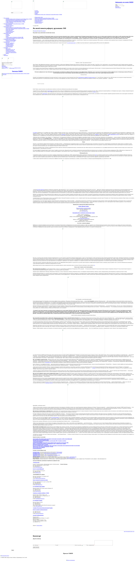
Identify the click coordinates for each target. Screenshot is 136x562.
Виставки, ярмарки (9, 43)
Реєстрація (117, 6)
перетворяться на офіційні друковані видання (86, 77)
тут (94, 265)
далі (133, 531)
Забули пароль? (118, 7)
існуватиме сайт (48, 362)
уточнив (93, 367)
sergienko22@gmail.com (40, 498)
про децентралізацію (55, 417)
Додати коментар (36, 547)
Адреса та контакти (9, 22)
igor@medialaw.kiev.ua (71, 457)
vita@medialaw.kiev (73, 456)
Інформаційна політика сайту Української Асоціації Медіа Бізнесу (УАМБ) (48, 14)
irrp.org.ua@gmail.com (39, 513)
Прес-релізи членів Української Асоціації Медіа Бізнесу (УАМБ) (17, 28)
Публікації (6, 47)
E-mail (57, 545)
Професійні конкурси (10, 44)
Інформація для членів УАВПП (124, 2)
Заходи (7, 36)
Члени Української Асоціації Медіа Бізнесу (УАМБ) (15, 20)
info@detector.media (38, 467)
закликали (63, 134)
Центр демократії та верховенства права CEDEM (53, 453)
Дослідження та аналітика (10, 51)
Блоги (5, 54)
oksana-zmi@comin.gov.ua (84, 218)
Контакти (36, 12)
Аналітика (8, 35)
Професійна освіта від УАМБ (9, 39)
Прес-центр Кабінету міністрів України (83, 208)
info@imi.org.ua (38, 472)
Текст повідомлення (90, 545)
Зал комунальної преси (71, 42)
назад (125, 531)
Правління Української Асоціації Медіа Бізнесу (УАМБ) (16, 19)
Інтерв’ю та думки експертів (11, 52)
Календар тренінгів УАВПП (11, 40)
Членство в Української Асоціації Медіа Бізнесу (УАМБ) (14, 23)
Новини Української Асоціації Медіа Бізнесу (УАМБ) (15, 27)
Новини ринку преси (8, 26)
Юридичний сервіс (7, 33)
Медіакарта (6, 55)
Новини (7, 34)
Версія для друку (18, 67)
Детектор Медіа (39, 525)
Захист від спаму (78, 545)
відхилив (94, 91)
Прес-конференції (9, 46)
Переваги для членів (9, 25)
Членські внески (9, 24)
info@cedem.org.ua (39, 484)
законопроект (50, 90)
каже (96, 154)
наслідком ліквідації (40, 189)
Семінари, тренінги (9, 45)
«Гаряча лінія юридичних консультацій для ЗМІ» (15, 38)
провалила (97, 134)
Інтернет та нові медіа (10, 50)
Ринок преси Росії (9, 30)
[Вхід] (123, 5)
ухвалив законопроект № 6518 (113, 134)
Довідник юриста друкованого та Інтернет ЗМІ (14, 37)
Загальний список (129, 531)
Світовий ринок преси (10, 31)
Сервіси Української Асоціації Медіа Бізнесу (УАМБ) (15, 21)
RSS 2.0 (7, 67)
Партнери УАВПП (17, 71)
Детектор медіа (59, 452)
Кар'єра (7, 53)
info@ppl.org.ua (38, 491)
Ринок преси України (10, 29)
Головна (36, 10)
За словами (35, 132)
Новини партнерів (9, 32)
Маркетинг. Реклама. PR (10, 49)
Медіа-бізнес (8, 48)
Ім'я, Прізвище (36, 545)
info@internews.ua (39, 506)
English (36, 13)
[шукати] (21, 12)
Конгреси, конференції (10, 42)
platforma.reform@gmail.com (40, 478)
